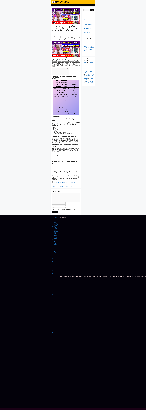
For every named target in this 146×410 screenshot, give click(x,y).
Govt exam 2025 (52, 321)
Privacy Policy (92, 408)
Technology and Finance (86, 33)
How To (84, 27)
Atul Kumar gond (85, 78)
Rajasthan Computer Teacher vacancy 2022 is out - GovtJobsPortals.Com (87, 67)
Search (92, 10)
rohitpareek (85, 62)
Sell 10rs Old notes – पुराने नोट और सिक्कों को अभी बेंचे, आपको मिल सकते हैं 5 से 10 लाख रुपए (62, 186)
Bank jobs (84, 19)
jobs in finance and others (56, 181)
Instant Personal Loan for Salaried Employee (55, 242)
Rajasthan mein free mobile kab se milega (72, 183)
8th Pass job (85, 16)
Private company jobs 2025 (87, 32)
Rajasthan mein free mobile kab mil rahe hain (68, 182)
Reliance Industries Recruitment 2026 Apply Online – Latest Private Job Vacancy (88, 44)
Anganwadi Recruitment (52, 242)
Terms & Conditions (86, 408)
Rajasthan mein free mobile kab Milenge (61, 183)
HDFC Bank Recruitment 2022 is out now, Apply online (59, 185)
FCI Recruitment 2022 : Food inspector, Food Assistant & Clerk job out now (88, 75)
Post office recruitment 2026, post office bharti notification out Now (88, 82)
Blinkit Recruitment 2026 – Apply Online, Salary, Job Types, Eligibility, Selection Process (88, 47)
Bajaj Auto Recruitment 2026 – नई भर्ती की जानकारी (56, 219)
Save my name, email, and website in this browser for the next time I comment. (64, 209)
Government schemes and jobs (87, 24)
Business (84, 23)
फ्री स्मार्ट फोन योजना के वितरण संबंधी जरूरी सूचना (58, 72)
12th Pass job (85, 15)
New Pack (84, 29)
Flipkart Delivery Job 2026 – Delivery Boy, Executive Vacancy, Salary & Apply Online (88, 52)
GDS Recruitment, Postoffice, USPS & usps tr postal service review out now (88, 63)
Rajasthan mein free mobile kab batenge (58, 182)
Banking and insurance (52, 278)
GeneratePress (67, 408)
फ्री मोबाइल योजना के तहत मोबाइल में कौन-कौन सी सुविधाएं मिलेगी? (60, 70)
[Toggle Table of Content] (67, 69)
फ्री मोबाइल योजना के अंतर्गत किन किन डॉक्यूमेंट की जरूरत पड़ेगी (60, 71)
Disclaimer (82, 408)
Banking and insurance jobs (61, 1)
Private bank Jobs (52, 363)
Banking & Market (86, 20)
